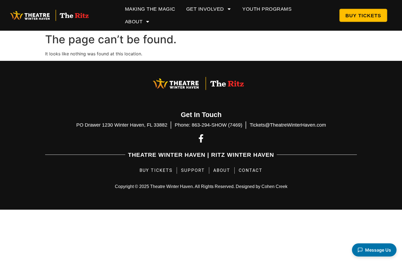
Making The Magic (150, 9)
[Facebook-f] (201, 138)
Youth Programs (267, 9)
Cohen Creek (274, 186)
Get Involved (205, 9)
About (134, 21)
